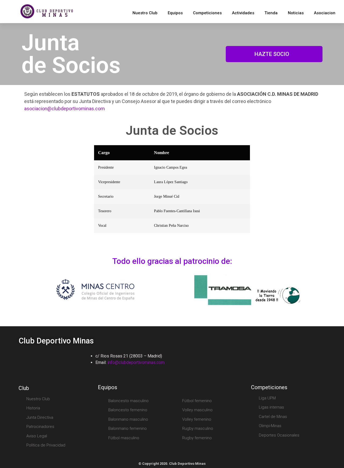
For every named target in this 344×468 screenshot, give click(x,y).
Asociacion (324, 12)
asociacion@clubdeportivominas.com (64, 108)
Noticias (296, 12)
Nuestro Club (144, 12)
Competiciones (207, 12)
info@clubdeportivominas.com (136, 362)
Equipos (175, 12)
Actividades (243, 12)
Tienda (271, 12)
